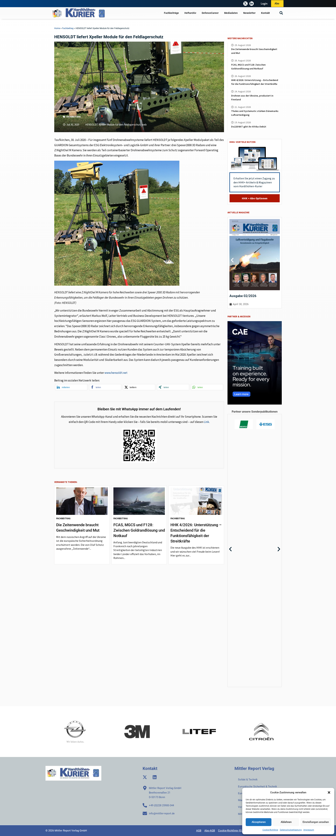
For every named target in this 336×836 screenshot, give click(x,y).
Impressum (308, 830)
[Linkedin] (154, 777)
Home (57, 28)
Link (206, 422)
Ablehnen (286, 822)
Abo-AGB (209, 830)
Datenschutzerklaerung (291, 830)
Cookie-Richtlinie (270, 830)
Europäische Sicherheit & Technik (257, 786)
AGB (198, 830)
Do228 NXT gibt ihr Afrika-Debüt (248, 126)
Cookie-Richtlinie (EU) (231, 830)
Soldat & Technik (248, 779)
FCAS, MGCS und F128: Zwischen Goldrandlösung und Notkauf (139, 530)
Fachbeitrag (68, 28)
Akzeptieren (259, 822)
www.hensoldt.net (115, 373)
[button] (329, 792)
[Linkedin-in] (251, 3)
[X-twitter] (245, 3)
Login (264, 3)
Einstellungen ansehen (316, 822)
